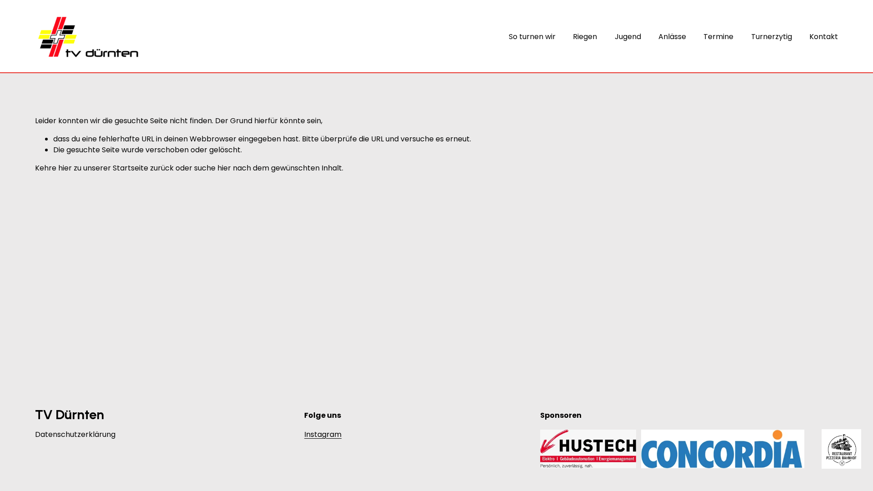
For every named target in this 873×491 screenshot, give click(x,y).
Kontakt (823, 36)
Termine (718, 36)
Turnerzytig (771, 36)
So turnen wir (532, 36)
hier (65, 168)
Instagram (322, 434)
